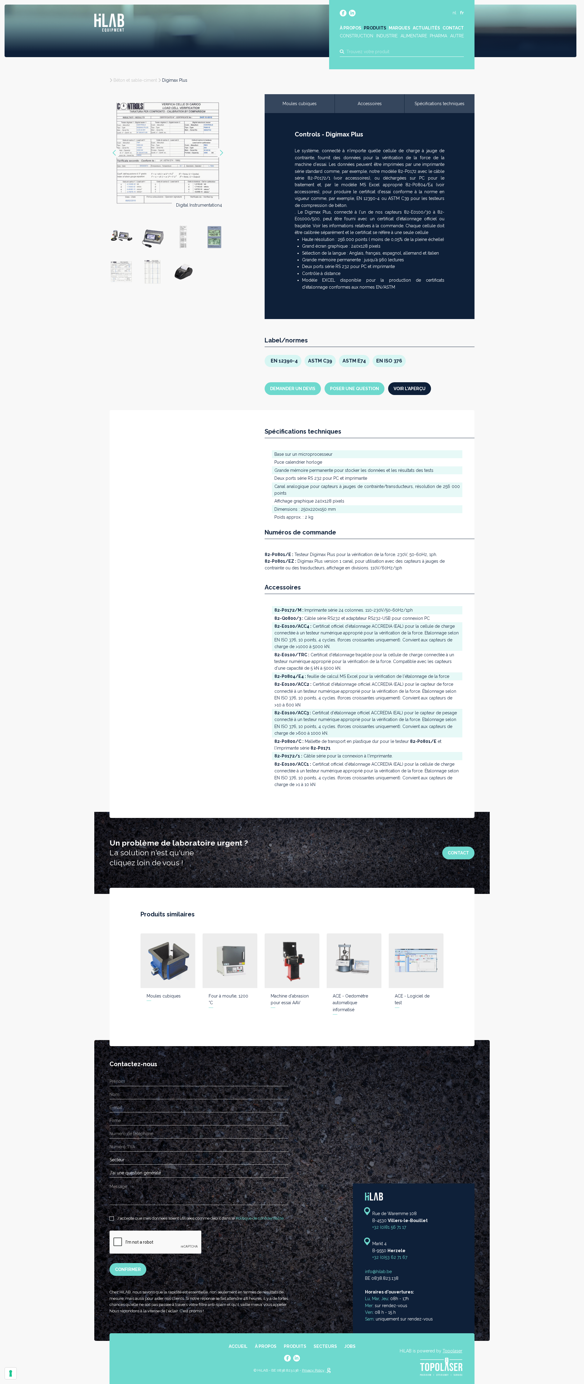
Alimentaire (414, 35)
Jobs (350, 1346)
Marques (399, 28)
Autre (457, 35)
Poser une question (354, 388)
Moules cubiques (300, 103)
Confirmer (128, 1269)
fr (462, 12)
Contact (453, 28)
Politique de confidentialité (259, 1218)
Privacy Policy (313, 1370)
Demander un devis (292, 388)
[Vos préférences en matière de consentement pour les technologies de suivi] (10, 1373)
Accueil (238, 1346)
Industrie (387, 35)
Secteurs (325, 1346)
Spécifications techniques (439, 103)
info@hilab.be (378, 1271)
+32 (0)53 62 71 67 (389, 1257)
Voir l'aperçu (410, 388)
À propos (350, 28)
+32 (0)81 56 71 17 (389, 1227)
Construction (356, 35)
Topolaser (452, 1350)
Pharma (438, 35)
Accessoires (370, 103)
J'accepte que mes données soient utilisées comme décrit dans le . (200, 1218)
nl (454, 12)
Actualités (426, 28)
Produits (375, 28)
